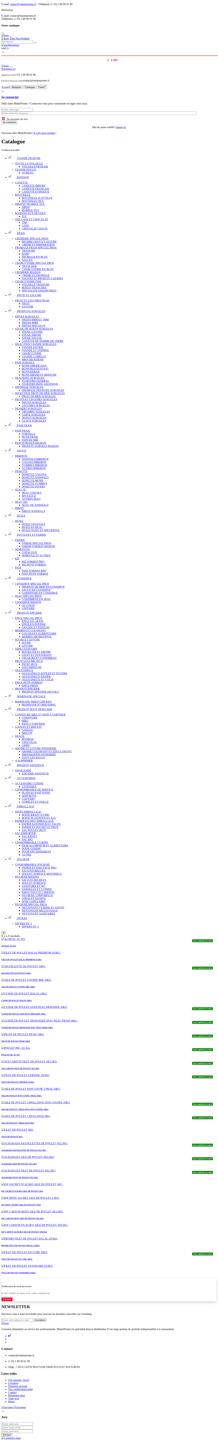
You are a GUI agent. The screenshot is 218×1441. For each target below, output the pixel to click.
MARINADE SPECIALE (31, 696)
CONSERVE (24, 578)
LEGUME (27, 306)
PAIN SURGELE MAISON (30, 443)
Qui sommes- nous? (18, 1380)
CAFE (25, 225)
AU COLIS (28, 605)
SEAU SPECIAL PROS (28, 596)
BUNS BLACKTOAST (35, 368)
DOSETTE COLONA (34, 474)
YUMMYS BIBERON (34, 465)
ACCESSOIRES (25, 778)
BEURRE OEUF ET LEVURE (39, 241)
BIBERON (21, 455)
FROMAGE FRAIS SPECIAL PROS (36, 247)
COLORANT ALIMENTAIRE (39, 633)
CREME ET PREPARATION (38, 244)
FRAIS (20, 233)
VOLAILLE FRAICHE (35, 166)
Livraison (13, 1383)
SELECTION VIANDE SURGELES (35, 344)
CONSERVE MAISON (28, 602)
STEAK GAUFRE (32, 331)
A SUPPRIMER (24, 760)
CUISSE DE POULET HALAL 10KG (16, 1000)
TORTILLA (28, 433)
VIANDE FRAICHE (28, 158)
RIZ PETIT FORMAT (34, 564)
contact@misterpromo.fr (23, 4)
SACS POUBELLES (33, 870)
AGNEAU (28, 172)
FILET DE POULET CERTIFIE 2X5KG (17, 1082)
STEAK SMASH (31, 334)
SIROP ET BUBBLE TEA (30, 204)
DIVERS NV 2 (23, 923)
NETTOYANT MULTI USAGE (40, 910)
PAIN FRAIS (24, 425)
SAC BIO (27, 839)
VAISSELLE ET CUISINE (37, 889)
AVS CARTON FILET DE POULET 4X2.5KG (20, 1068)
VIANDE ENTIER (32, 347)
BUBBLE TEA (30, 210)
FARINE (20, 540)
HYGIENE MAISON (27, 876)
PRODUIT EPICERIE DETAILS (40, 691)
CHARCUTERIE (31, 353)
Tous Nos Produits (19, 38)
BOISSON (22, 177)
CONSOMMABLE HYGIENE (32, 864)
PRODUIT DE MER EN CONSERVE (43, 586)
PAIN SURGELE (25, 362)
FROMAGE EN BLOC (35, 256)
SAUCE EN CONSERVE (36, 589)
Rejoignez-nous (16, 1395)
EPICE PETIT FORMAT (29, 682)
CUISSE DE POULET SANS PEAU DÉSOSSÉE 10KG (23, 1014)
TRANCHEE (29, 266)
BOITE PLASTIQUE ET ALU (39, 817)
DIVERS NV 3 (30, 926)
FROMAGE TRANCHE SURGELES (43, 390)
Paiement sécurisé (17, 1386)
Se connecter (10, 97)
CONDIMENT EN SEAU (36, 599)
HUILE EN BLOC (32, 527)
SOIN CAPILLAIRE (33, 901)
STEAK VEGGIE (32, 338)
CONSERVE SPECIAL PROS (32, 583)
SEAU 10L (21, 501)
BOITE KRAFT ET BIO (35, 814)
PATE (18, 567)
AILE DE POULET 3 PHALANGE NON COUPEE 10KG (25, 1109)
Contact (12, 1392)
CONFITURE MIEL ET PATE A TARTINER (40, 714)
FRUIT (26, 303)
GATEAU (27, 730)
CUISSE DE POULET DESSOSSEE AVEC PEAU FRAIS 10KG (27, 1028)
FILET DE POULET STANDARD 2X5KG (18, 1273)
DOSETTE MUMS (32, 480)
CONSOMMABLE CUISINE (31, 842)
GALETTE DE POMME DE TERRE (43, 341)
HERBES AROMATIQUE (36, 636)
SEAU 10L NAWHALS (35, 505)
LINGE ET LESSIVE (34, 898)
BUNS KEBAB (31, 371)
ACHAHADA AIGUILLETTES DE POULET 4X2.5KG (23, 1150)
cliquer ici (120, 127)
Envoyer (7, 1435)
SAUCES (27, 260)
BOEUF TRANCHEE (34, 287)
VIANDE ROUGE (25, 169)
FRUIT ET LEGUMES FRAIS (32, 300)
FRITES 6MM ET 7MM (35, 319)
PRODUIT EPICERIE (29, 612)
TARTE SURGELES (33, 414)
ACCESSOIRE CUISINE (29, 783)
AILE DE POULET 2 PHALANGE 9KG (17, 1123)
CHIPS (26, 745)
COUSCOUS (29, 552)
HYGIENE (22, 859)
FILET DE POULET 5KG (12, 1137)
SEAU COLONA (32, 492)
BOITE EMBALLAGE (28, 811)
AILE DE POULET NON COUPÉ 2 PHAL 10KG (21, 1096)
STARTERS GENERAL (35, 381)
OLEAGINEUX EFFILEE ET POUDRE (44, 673)
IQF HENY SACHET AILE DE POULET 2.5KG (21, 1205)
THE (24, 222)
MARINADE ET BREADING (39, 704)
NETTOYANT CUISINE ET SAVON (43, 907)
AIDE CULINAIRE (26, 648)
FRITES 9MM (30, 322)
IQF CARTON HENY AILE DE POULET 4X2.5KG (22, 1218)
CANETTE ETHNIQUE (35, 191)
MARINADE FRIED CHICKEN (33, 701)
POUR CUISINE (31, 848)
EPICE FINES (30, 685)
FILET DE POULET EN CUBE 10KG (16, 1259)
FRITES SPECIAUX (33, 325)
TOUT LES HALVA (33, 757)
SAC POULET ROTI (34, 830)
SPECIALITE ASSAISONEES (39, 290)
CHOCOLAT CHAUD (35, 228)
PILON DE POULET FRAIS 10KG (15, 1041)
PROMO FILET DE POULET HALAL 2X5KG (20, 1246)
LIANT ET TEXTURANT (37, 655)
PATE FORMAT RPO (34, 570)
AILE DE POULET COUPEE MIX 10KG (18, 987)
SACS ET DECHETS (34, 879)
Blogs (11, 1401)
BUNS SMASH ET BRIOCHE (39, 374)
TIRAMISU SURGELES (36, 411)
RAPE (25, 253)
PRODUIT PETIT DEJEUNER (34, 709)
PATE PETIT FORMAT (35, 573)
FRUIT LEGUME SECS (29, 661)
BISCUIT (27, 733)
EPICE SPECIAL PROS (28, 618)
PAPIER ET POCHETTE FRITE (40, 827)
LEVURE (27, 645)
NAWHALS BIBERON (35, 459)
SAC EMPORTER (25, 833)
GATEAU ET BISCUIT (28, 726)
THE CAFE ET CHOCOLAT (31, 219)
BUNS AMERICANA (34, 365)
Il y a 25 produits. (10, 936)
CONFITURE (29, 717)
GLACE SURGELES (34, 420)
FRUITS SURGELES (34, 402)
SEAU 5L (20, 489)
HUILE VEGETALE (33, 524)
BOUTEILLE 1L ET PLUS (37, 197)
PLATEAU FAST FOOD (36, 792)
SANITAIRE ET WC (33, 886)
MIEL (25, 720)
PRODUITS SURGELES (30, 311)
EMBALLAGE (25, 806)
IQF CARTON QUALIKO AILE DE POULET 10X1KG (24, 1232)
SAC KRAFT (29, 836)
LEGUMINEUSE (32, 667)
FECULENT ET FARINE (31, 534)
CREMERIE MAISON (28, 272)
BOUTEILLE (22, 194)
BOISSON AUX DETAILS (30, 213)
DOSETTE (21, 471)
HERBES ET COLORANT (30, 630)
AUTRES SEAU (31, 498)
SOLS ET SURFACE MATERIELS (42, 873)
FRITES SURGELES (27, 316)
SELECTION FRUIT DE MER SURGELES (40, 393)
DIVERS (21, 918)
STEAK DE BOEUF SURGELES (34, 328)
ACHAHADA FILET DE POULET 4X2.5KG (19, 1178)
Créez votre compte (24, 10)
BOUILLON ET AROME (36, 651)
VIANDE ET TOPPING (35, 350)
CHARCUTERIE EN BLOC (38, 269)
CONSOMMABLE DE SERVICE (34, 789)
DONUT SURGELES (34, 417)
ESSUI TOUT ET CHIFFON (38, 892)
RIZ (17, 558)
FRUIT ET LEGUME (28, 295)
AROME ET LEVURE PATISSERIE (35, 748)
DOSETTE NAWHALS (35, 477)
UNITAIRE (28, 608)
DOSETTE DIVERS (33, 486)
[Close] (3, 1280)
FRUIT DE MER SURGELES (39, 396)
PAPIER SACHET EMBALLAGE (34, 821)
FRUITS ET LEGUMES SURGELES (36, 399)
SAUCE (21, 450)
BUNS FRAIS (30, 436)
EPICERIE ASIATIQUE (35, 773)
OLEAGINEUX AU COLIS (37, 679)
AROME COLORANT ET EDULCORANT (47, 751)
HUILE (20, 515)
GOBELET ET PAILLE (35, 801)
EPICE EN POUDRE (34, 624)
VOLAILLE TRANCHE (36, 284)
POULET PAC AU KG (10, 1055)
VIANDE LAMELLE (34, 356)
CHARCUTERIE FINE (28, 281)
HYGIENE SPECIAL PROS (31, 904)
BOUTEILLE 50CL (33, 201)
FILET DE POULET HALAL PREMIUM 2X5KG (21, 960)
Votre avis (13, 1398)
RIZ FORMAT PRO (33, 561)
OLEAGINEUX (24, 670)
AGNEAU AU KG (8, 946)
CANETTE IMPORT (33, 185)
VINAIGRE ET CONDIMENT (39, 658)
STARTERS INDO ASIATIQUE (40, 384)
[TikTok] (10, 1335)
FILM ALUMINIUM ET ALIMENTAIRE (45, 845)
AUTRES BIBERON (34, 468)
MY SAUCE (29, 495)
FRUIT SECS (29, 664)
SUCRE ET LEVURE (27, 639)
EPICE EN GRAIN (32, 621)
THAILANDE (23, 770)
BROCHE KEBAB (32, 359)
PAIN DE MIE (30, 439)
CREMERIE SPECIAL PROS (31, 238)
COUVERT (28, 798)
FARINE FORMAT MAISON (38, 546)
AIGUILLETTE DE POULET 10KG (16, 973)
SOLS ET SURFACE (34, 883)
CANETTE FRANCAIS (35, 188)
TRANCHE (28, 250)
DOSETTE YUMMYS (34, 483)
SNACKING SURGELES (29, 377)
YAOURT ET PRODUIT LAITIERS (42, 278)
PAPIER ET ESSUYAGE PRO (39, 867)
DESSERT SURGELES (28, 408)
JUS (24, 216)
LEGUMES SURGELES (36, 405)
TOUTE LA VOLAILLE (29, 163)
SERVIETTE (29, 795)
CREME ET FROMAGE (36, 275)
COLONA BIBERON (34, 462)
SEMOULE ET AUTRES (36, 555)
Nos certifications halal (20, 1389)
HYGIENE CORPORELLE (37, 895)
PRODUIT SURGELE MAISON (40, 446)
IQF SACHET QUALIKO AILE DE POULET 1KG (22, 1191)
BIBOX (19, 508)
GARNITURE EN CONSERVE (40, 592)
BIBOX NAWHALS (33, 511)
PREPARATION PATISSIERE (39, 754)
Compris (7, 1299)
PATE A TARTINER (33, 723)
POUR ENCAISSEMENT (36, 851)
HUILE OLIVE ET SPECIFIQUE (41, 530)
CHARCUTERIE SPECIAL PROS (34, 263)
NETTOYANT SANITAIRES (38, 913)
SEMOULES (22, 549)
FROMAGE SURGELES (29, 387)
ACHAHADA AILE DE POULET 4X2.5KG (19, 1164)
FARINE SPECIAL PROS (36, 543)
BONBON (28, 739)
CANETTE (21, 182)
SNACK (20, 736)
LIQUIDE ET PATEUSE (36, 627)
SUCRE (26, 642)
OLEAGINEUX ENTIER (36, 676)
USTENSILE (29, 786)
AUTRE (26, 854)
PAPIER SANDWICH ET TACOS (41, 824)
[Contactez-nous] (11, 1438)
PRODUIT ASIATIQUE (30, 765)
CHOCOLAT (29, 742)
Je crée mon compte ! (44, 133)
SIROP (26, 207)
